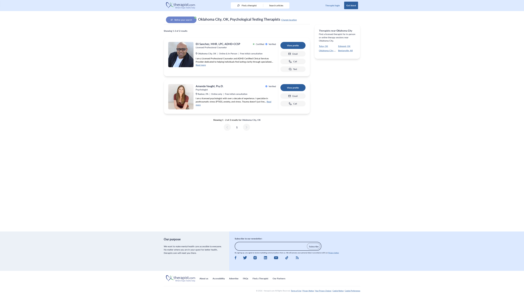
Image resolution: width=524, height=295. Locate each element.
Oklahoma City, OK (328, 50)
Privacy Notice (333, 253)
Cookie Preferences (352, 291)
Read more (201, 65)
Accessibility (219, 278)
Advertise (234, 278)
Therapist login (332, 5)
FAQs (245, 278)
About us (204, 278)
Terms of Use (296, 291)
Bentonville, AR (345, 50)
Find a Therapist (260, 278)
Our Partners (279, 278)
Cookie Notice (338, 291)
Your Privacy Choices (323, 291)
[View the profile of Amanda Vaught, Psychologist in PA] (180, 96)
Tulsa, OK (323, 46)
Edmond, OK (344, 46)
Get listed (351, 5)
